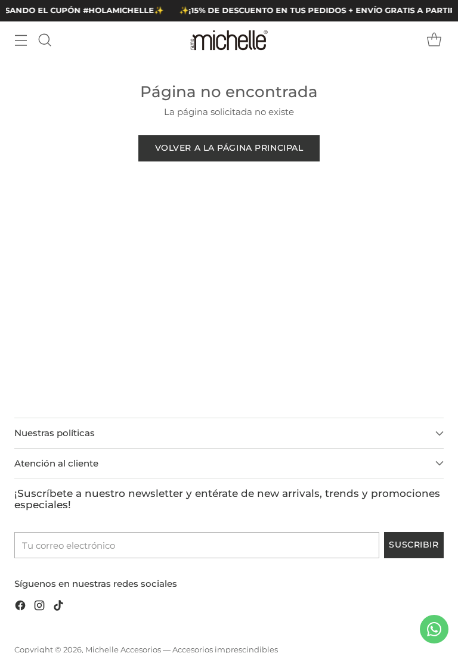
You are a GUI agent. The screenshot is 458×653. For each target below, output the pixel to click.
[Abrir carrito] (434, 40)
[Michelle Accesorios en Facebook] (20, 607)
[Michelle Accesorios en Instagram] (39, 607)
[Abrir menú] (20, 40)
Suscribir (413, 544)
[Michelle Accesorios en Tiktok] (58, 607)
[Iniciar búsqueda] (44, 40)
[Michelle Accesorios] (229, 40)
